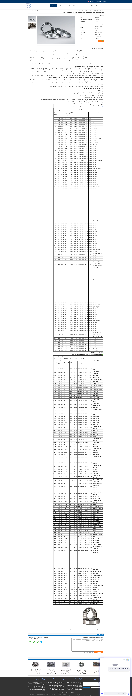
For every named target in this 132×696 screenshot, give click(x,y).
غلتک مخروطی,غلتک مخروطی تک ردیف (81, 629)
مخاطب (97, 652)
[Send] (102, 693)
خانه (29, 10)
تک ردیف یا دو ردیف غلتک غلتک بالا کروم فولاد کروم (51, 670)
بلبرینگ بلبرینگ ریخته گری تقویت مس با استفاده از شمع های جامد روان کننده (74, 689)
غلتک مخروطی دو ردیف (94, 629)
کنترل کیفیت (75, 5)
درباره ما (60, 5)
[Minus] (102, 660)
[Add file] (128, 693)
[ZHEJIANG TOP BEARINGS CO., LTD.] (33, 6)
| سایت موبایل (61, 692)
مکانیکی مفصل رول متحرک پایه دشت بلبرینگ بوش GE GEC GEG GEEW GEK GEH (37, 683)
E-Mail (72, 692)
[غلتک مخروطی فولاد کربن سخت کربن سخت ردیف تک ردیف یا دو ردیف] (32, 19)
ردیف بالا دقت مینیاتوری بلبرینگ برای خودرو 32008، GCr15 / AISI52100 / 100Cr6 (66, 671)
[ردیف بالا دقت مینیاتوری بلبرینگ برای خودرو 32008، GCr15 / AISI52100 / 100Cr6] (66, 664)
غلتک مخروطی (40, 10)
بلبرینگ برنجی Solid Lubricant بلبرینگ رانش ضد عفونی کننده (74, 686)
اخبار (92, 5)
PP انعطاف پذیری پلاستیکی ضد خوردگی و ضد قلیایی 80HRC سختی (56, 686)
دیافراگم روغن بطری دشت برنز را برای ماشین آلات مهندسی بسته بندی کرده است (37, 687)
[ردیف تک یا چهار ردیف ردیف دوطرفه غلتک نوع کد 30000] (81, 664)
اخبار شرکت (98, 5)
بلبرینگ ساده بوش (40, 679)
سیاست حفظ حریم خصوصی (95, 694)
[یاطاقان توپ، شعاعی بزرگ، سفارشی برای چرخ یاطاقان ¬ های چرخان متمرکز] (35, 664)
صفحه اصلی (46, 5)
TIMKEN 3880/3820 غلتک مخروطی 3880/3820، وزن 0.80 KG (96, 671)
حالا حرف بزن (97, 1)
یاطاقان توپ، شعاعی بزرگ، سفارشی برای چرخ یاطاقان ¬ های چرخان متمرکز (35, 671)
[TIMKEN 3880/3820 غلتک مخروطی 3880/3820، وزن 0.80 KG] (96, 664)
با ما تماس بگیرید (84, 5)
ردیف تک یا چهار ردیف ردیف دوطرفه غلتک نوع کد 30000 (81, 670)
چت (100, 40)
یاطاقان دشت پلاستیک (58, 679)
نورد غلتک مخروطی (69, 629)
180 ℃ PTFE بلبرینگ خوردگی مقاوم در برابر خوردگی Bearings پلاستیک (56, 689)
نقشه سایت (67, 692)
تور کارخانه (67, 5)
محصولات (53, 5)
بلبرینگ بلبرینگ (78, 679)
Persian (91, 1)
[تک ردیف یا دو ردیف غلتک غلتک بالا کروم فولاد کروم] (50, 664)
